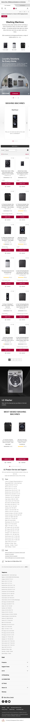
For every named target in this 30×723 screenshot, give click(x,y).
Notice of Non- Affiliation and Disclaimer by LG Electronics (13, 2)
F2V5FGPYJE (21, 239)
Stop (18, 95)
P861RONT (22, 306)
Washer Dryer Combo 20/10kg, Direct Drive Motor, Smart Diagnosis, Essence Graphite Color (22, 171)
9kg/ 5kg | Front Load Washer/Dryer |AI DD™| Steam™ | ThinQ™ (22, 237)
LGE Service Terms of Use (16, 705)
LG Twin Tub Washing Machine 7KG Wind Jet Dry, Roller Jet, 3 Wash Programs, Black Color (22, 303)
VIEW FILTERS (14, 144)
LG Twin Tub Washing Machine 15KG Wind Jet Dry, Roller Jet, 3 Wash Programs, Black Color (22, 270)
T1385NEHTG (6, 271)
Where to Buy (7, 181)
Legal (8, 705)
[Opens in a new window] (3, 699)
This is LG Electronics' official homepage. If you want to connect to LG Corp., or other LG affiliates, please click (15, 712)
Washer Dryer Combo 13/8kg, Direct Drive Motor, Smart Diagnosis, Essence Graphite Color (7, 171)
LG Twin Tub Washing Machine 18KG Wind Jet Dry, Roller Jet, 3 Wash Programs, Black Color (22, 336)
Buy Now (22, 214)
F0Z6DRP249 (6, 173)
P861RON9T (7, 206)
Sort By (2, 148)
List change (28, 148)
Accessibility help (19, 707)
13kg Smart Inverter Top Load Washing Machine (7, 269)
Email (3, 655)
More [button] (20, 35)
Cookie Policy (11, 707)
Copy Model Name (10, 173)
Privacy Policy (4, 707)
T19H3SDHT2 (6, 339)
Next (26, 12)
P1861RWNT (21, 339)
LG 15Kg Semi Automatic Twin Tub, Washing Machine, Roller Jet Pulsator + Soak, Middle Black (22, 204)
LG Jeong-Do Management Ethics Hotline (14, 718)
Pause (24, 12)
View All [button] (27, 151)
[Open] (7, 179)
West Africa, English (9, 695)
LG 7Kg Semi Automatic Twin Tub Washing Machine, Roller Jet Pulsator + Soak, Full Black (7, 203)
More (26, 564)
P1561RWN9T (21, 206)
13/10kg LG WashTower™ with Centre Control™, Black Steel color (7, 303)
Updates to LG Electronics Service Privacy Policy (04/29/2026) (14, 14)
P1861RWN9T (7, 239)
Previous (23, 12)
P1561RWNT (21, 273)
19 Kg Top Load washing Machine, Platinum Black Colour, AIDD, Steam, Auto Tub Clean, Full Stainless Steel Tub (7, 337)
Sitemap (3, 705)
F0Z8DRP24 (21, 173)
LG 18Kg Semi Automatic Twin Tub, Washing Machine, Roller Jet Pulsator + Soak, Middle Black (7, 237)
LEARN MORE (15, 91)
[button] (7, 184)
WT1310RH (7, 306)
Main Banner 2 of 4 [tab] (13, 95)
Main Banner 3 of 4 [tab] (14, 95)
